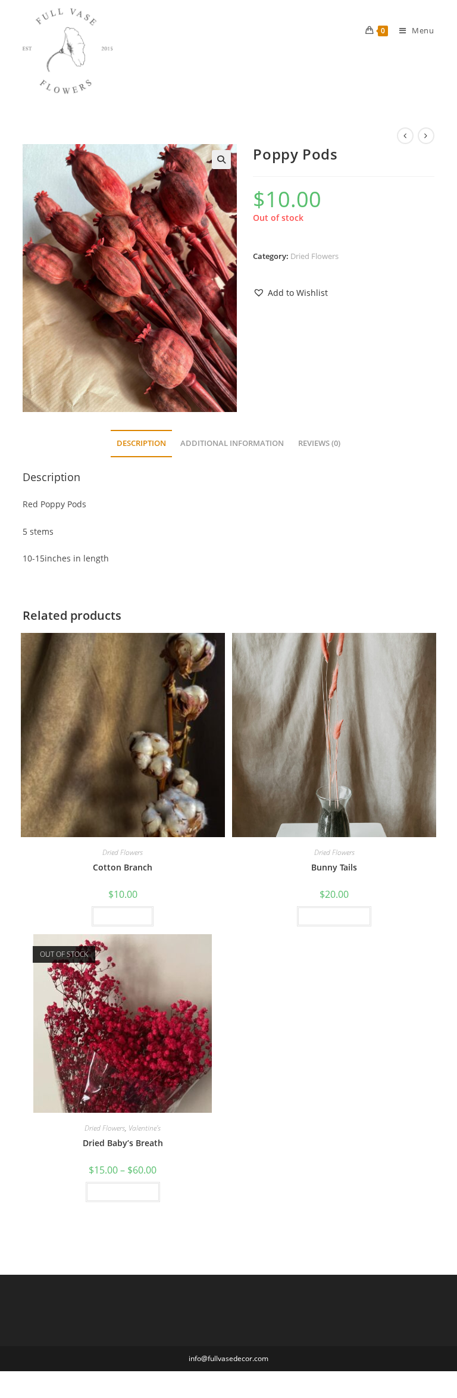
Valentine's (145, 1128)
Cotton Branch (122, 867)
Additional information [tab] (232, 443)
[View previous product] (405, 135)
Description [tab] (141, 443)
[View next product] (426, 135)
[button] (221, 159)
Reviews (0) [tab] (319, 443)
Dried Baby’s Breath (123, 1143)
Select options (334, 916)
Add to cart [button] (123, 916)
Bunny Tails (334, 867)
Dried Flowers (314, 256)
